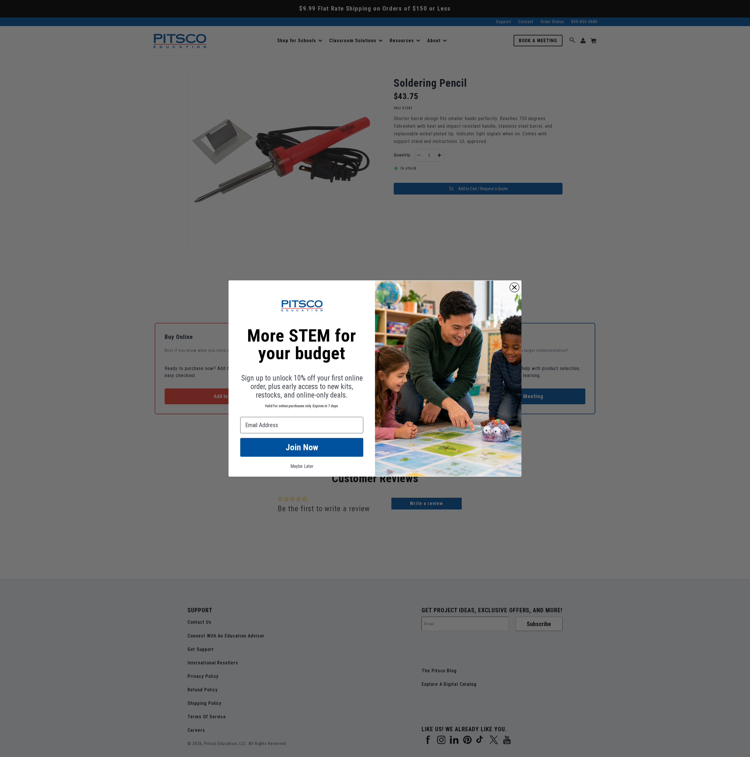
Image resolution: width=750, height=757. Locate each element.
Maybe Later (301, 466)
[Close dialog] (514, 287)
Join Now (302, 447)
